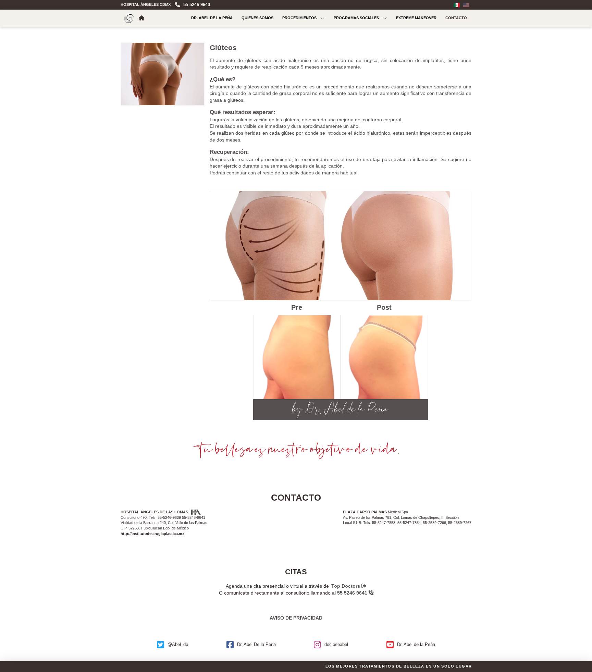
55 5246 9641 (353, 593)
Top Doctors (346, 586)
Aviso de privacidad (296, 618)
